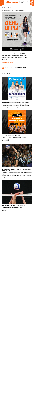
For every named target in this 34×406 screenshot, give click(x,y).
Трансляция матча (7, 63)
